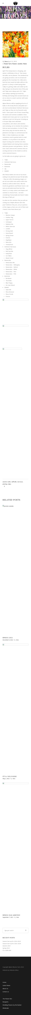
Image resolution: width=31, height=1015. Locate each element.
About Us (5, 988)
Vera (6, 61)
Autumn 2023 (7, 946)
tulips (9, 484)
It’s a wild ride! (10, 776)
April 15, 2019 (12, 61)
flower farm (8, 64)
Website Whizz (14, 970)
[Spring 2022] (15, 570)
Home (4, 982)
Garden (20, 64)
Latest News (6, 985)
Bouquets (5, 1002)
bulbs (9, 482)
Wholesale (6, 1008)
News (25, 64)
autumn (5, 482)
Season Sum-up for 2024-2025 (12, 941)
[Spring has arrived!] (15, 847)
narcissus (20, 482)
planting (5, 484)
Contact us (6, 992)
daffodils (14, 482)
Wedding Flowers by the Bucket (12, 1005)
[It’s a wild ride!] (15, 709)
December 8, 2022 (8, 640)
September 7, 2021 (8, 917)
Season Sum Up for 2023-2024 (12, 943)
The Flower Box (7, 999)
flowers (14, 64)
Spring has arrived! (11, 915)
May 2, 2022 (6, 778)
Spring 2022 (8, 638)
